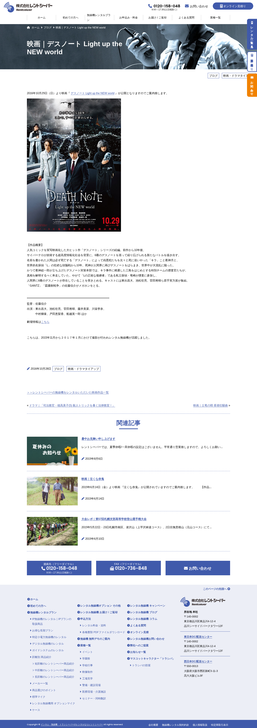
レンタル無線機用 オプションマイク (53, 703)
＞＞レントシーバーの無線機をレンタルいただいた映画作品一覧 (68, 392)
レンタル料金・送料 (94, 625)
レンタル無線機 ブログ (143, 612)
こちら (45, 321)
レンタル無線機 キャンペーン (147, 605)
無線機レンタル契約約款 (175, 724)
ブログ (48, 27)
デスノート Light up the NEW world (92, 93)
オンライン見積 (139, 632)
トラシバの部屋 (141, 665)
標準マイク (38, 696)
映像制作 (87, 671)
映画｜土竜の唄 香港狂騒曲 (210, 405)
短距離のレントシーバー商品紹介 (54, 663)
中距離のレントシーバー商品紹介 (54, 670)
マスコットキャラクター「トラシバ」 (152, 658)
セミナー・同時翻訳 (94, 698)
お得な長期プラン (42, 630)
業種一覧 (215, 17)
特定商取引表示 (219, 724)
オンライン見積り (234, 6)
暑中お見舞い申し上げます (98, 438)
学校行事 (87, 665)
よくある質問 (186, 17)
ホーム (42, 17)
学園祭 (86, 658)
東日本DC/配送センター (198, 636)
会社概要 (153, 724)
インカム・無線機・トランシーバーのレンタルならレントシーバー (72, 724)
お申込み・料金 (128, 17)
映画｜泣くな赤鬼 (92, 478)
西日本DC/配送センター (198, 661)
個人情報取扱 (200, 724)
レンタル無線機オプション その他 (100, 605)
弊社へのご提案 (139, 645)
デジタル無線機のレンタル (48, 643)
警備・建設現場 (91, 685)
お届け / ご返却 (157, 17)
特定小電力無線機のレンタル (49, 637)
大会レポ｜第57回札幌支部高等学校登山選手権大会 (114, 518)
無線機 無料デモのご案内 (95, 638)
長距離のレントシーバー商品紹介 (54, 676)
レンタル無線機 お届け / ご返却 (99, 612)
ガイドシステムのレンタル (48, 650)
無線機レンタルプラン (99, 17)
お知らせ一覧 (138, 651)
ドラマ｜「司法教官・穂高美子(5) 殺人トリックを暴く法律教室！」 (72, 405)
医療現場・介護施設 (94, 691)
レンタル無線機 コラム (143, 618)
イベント (87, 651)
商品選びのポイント (44, 690)
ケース (36, 709)
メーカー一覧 (40, 683)
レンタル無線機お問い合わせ (147, 638)
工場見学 (87, 678)
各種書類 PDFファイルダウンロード (103, 632)
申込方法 (85, 618)
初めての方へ (70, 17)
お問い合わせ (199, 568)
